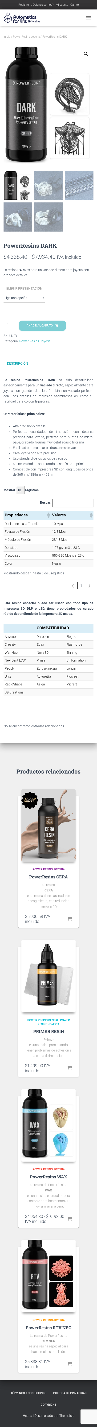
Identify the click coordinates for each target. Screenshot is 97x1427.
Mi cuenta (62, 4)
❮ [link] (73, 585)
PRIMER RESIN (48, 1031)
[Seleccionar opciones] (69, 919)
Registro (23, 4)
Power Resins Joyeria (26, 36)
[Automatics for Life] (24, 18)
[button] (86, 53)
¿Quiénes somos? (42, 4)
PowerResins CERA (48, 877)
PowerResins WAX (48, 1177)
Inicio (7, 36)
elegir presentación (24, 288)
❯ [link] (89, 585)
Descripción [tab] (17, 363)
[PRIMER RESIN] (48, 976)
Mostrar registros (21, 490)
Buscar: (45, 502)
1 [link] (81, 585)
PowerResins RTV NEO (49, 1327)
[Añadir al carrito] (69, 1068)
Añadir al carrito (40, 325)
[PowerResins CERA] (48, 825)
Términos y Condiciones (28, 1393)
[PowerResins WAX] (48, 1125)
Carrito (74, 4)
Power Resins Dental (43, 1020)
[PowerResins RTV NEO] (48, 1276)
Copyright (48, 1404)
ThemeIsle (66, 1416)
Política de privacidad (70, 1393)
